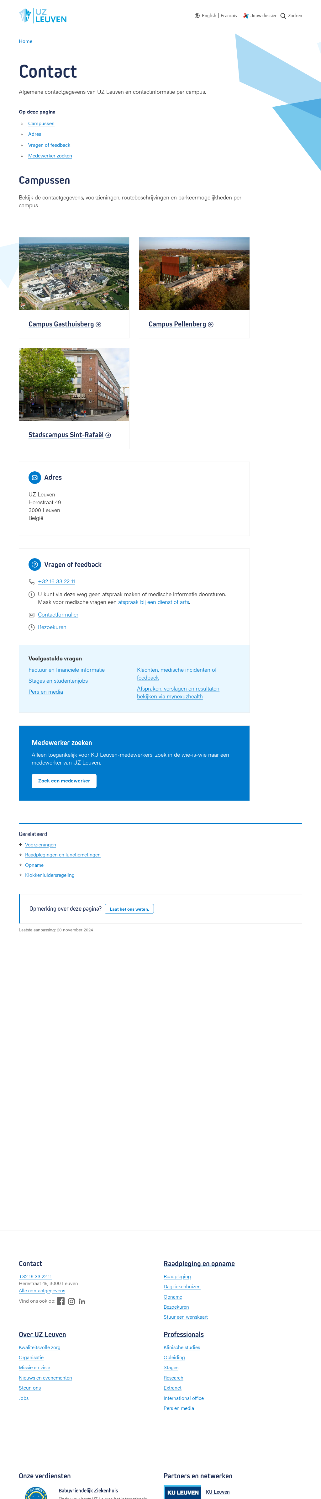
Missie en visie (34, 1367)
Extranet (173, 1387)
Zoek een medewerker (64, 780)
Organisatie (31, 1357)
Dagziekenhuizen (182, 1286)
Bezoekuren (52, 627)
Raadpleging (177, 1276)
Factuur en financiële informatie (67, 669)
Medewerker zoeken (50, 155)
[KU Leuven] (182, 1492)
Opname (34, 864)
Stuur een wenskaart (186, 1316)
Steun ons (30, 1387)
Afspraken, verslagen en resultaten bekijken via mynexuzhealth (178, 692)
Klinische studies (182, 1347)
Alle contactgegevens (42, 1290)
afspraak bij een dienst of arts (153, 602)
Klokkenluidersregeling (50, 874)
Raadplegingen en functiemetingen (63, 854)
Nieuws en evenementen (45, 1377)
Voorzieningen (40, 844)
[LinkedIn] (82, 1301)
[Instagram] (71, 1301)
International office (184, 1397)
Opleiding (174, 1357)
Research (173, 1377)
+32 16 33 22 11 (56, 581)
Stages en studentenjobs (58, 680)
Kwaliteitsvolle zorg (40, 1347)
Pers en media (46, 691)
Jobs (24, 1397)
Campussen (41, 123)
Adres (34, 133)
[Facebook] (61, 1301)
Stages (171, 1367)
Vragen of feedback (49, 144)
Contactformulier (58, 614)
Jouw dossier (263, 16)
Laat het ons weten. (129, 909)
